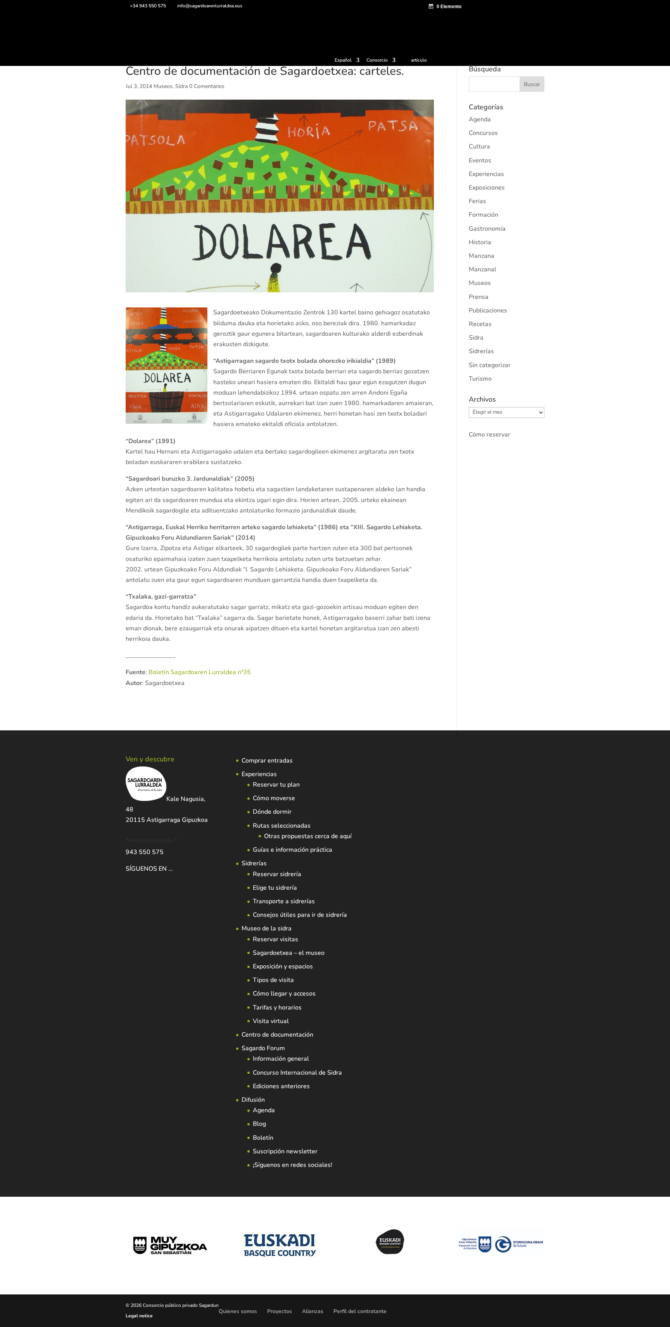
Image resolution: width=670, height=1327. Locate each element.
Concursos (483, 133)
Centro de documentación (277, 1034)
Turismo (480, 378)
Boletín (263, 1138)
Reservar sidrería (277, 874)
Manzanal (482, 269)
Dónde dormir (272, 812)
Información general (281, 1058)
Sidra (181, 86)
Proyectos (279, 1311)
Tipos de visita (273, 980)
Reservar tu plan (276, 784)
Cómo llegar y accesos (284, 993)
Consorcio (377, 60)
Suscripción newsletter (285, 1151)
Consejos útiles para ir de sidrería (300, 915)
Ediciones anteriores (281, 1086)
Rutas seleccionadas (282, 825)
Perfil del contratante (360, 1311)
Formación (483, 215)
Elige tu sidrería (275, 888)
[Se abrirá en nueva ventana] (173, 869)
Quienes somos (238, 1311)
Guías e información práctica (292, 850)
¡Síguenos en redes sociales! (292, 1165)
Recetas (480, 324)
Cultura (479, 146)
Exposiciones (487, 187)
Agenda (480, 119)
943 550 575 (145, 852)
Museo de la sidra (267, 928)
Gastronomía (487, 228)
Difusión (253, 1100)
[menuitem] (347, 62)
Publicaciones (488, 310)
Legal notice (139, 1316)
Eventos (480, 160)
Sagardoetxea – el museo (289, 953)
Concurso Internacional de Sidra (297, 1072)
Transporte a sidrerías (284, 901)
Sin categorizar (490, 365)
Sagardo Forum (263, 1048)
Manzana (481, 256)
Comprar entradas (267, 760)
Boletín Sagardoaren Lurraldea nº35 (200, 672)
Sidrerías (481, 351)
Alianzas (312, 1311)
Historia (480, 242)
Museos (163, 86)
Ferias (477, 201)
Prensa (479, 297)
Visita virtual (271, 1021)
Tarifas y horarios (277, 1007)
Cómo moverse (274, 798)
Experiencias (486, 174)
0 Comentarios (206, 86)
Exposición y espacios (283, 966)
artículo (419, 60)
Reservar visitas (275, 939)
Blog (259, 1124)
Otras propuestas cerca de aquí (308, 836)
